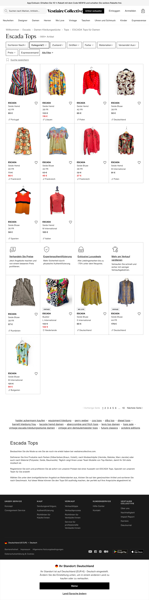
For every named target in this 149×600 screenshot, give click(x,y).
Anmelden (130, 10)
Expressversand (140, 20)
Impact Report (127, 516)
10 (123, 408)
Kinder (123, 20)
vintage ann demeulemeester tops (78, 428)
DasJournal (126, 525)
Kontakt (96, 510)
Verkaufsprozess (73, 510)
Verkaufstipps (71, 506)
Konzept (9, 506)
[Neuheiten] (16, 20)
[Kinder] (129, 20)
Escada (27, 29)
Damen (35, 20)
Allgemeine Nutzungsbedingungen (48, 549)
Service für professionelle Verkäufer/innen (72, 525)
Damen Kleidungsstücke (47, 29)
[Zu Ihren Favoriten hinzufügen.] (36, 103)
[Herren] (53, 20)
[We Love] (66, 20)
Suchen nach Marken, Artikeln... (24, 10)
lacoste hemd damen (51, 424)
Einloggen (114, 10)
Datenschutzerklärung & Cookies (19, 553)
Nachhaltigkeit (128, 512)
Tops (66, 29)
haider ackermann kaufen (30, 420)
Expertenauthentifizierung (57, 256)
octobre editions (130, 428)
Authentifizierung (45, 510)
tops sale (128, 424)
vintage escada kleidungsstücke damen (32, 428)
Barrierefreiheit (11, 549)
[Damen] (41, 20)
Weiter (74, 586)
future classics (109, 428)
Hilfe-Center (98, 506)
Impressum (25, 549)
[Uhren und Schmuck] (118, 20)
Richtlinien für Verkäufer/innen (72, 516)
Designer (22, 20)
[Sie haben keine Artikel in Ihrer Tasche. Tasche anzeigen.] (143, 11)
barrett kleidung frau (24, 424)
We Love (60, 20)
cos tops (97, 420)
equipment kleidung (59, 420)
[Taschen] (92, 20)
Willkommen (12, 29)
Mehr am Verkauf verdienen (121, 258)
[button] (143, 11)
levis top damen (111, 424)
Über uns (125, 508)
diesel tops (124, 420)
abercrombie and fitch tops (82, 424)
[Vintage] (79, 20)
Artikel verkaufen (93, 10)
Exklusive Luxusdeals (89, 256)
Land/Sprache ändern (74, 593)
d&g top (109, 420)
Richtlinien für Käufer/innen (43, 516)
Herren (47, 20)
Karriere (124, 521)
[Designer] (30, 20)
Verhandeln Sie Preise (21, 256)
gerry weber (82, 420)
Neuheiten (8, 20)
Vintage (73, 20)
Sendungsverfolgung (47, 506)
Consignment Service (15, 510)
